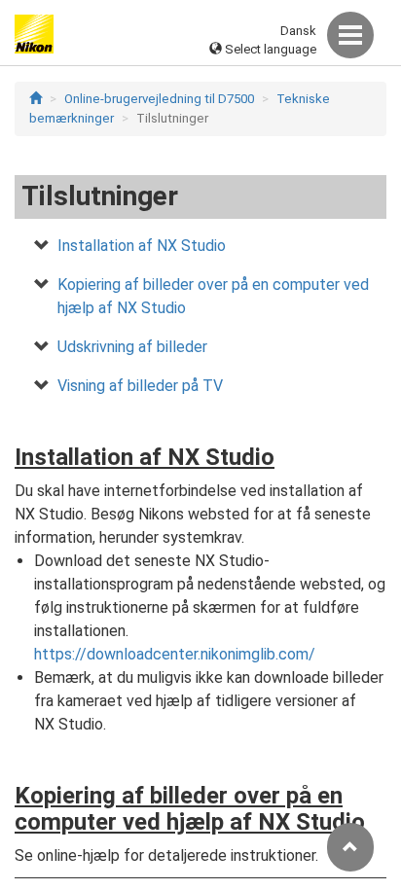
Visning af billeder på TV (140, 385)
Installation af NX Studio (141, 245)
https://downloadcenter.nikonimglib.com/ (174, 654)
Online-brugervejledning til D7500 (159, 98)
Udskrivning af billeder (132, 347)
